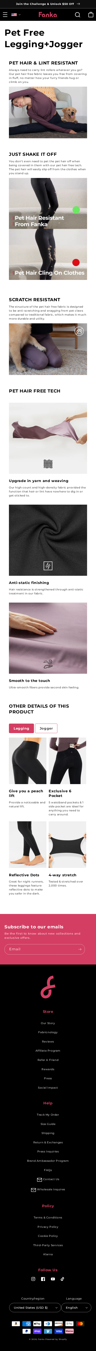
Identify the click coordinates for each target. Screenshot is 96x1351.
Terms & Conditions (48, 1217)
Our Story (48, 1023)
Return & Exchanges (48, 1142)
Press (48, 1078)
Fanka (41, 1339)
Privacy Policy (48, 1226)
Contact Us (51, 1179)
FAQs (48, 1170)
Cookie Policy (48, 1236)
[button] (5, 14)
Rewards (48, 1069)
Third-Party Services (48, 1245)
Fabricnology (48, 1032)
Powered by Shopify (56, 1339)
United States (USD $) (31, 1307)
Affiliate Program (48, 1050)
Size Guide (48, 1124)
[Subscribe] (80, 949)
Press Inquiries (48, 1151)
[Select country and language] (16, 14)
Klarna (48, 1254)
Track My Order (48, 1114)
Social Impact (48, 1087)
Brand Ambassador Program (48, 1160)
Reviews (48, 1041)
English (72, 1307)
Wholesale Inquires (51, 1189)
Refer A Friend (48, 1060)
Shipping (48, 1133)
